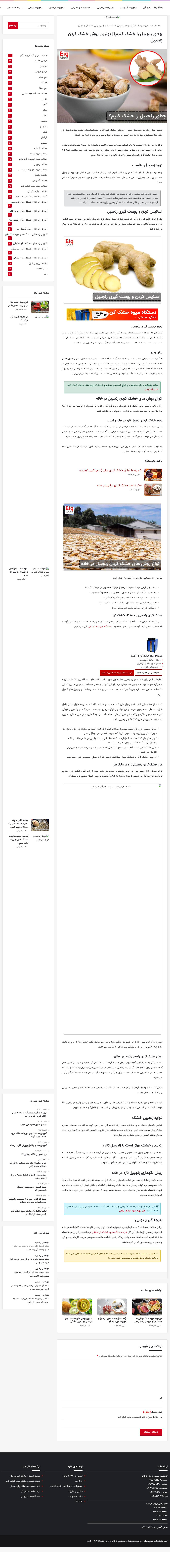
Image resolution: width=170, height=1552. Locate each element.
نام (161, 1398)
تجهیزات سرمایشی (105, 8)
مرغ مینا (43, 88)
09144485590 (154, 1484)
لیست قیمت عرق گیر (30, 1491)
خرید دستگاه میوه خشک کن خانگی (109, 1232)
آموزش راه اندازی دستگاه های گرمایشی (29, 202)
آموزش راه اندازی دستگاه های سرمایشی (29, 249)
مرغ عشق (42, 77)
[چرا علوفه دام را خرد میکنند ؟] (40, 440)
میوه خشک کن (14, 8)
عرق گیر (146, 8)
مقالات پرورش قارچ (38, 263)
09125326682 (155, 1480)
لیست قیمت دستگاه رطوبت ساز (25, 1486)
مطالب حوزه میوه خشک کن (143, 25)
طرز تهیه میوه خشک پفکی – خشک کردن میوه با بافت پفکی (148, 1320)
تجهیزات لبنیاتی (35, 8)
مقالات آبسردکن (39, 180)
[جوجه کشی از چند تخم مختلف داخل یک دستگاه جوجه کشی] (40, 825)
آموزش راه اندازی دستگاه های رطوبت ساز (28, 220)
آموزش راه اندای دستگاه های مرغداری (30, 243)
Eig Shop (158, 8)
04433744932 (148, 1527)
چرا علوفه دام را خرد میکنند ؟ (19, 318)
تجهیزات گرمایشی (128, 8)
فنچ (45, 104)
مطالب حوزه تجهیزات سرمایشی (32, 170)
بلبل (45, 110)
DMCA (79, 1501)
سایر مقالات (41, 268)
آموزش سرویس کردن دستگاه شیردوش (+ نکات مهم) (18, 839)
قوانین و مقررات (75, 1491)
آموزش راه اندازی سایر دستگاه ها (32, 229)
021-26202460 (162, 1515)
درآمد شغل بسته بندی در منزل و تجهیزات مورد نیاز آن (112, 1320)
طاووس (43, 143)
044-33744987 (160, 1519)
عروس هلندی (41, 60)
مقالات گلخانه (40, 148)
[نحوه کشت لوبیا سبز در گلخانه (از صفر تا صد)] (40, 691)
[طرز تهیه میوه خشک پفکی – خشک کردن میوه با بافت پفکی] (147, 1307)
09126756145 (153, 1488)
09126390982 (154, 1492)
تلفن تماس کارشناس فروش (148, 672)
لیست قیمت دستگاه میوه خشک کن (23, 1481)
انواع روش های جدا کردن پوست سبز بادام (18, 304)
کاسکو (44, 82)
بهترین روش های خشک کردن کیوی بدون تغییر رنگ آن (78, 1320)
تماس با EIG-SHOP (73, 1476)
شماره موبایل (152, 1412)
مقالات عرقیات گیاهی (37, 191)
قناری (44, 99)
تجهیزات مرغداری (56, 8)
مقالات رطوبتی (40, 164)
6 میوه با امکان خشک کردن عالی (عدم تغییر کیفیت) (110, 470)
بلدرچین (43, 66)
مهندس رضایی (42, 1242)
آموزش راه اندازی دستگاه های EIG (31, 196)
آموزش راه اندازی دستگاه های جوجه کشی (28, 211)
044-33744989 (160, 1507)
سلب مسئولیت (76, 1496)
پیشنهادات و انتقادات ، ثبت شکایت (66, 1486)
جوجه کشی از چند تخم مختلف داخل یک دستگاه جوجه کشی (18, 823)
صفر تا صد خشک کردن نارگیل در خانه (119, 485)
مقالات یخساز (40, 175)
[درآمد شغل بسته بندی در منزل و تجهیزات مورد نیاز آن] (112, 1307)
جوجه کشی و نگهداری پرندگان (33, 55)
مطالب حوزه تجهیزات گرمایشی (33, 159)
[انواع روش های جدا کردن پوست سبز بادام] (40, 307)
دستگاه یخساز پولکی (30, 1496)
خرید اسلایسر (151, 389)
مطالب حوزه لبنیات (38, 154)
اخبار (45, 274)
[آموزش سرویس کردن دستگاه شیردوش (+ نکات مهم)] (40, 959)
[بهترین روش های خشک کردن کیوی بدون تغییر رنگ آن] (77, 1307)
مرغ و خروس (41, 71)
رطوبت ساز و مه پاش (80, 8)
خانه (158, 25)
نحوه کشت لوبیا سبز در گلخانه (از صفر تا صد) (18, 572)
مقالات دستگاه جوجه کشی (34, 93)
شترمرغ (43, 126)
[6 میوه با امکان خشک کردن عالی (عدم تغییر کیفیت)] (153, 475)
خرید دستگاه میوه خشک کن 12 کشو (117, 673)
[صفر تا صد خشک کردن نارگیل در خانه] (153, 490)
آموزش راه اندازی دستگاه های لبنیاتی (30, 258)
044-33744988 (160, 1511)
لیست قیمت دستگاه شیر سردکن (25, 1476)
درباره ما (79, 1481)
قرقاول (44, 137)
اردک (45, 115)
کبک (45, 132)
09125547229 (157, 1496)
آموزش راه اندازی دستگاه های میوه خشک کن (26, 234)
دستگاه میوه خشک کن (99, 627)
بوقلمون (43, 121)
